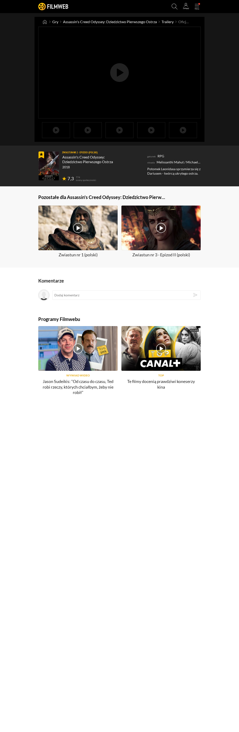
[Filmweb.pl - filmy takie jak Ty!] (53, 6)
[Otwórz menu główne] (197, 6)
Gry (55, 21)
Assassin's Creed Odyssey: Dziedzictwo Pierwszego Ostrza (110, 21)
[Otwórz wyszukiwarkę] (174, 6)
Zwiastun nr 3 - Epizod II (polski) (161, 254)
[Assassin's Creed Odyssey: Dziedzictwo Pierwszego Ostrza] (49, 165)
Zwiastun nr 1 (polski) (78, 254)
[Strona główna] (45, 21)
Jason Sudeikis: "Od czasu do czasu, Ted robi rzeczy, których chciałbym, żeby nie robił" (78, 387)
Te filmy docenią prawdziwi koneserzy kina (161, 384)
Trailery (168, 21)
